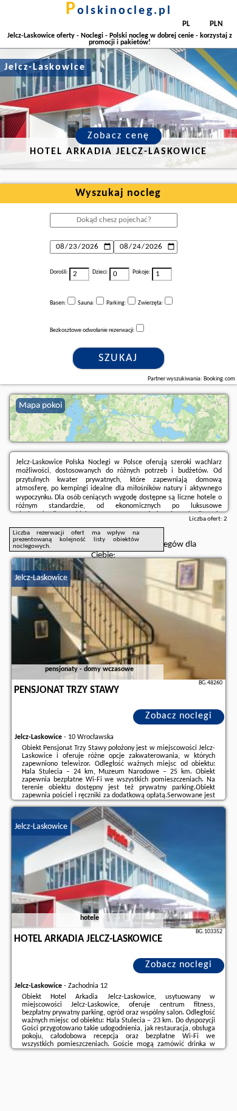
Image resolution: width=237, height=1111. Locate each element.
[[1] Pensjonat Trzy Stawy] (118, 619)
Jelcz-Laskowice (41, 578)
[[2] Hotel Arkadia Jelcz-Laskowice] (118, 867)
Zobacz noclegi (178, 716)
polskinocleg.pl (119, 11)
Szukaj (118, 358)
